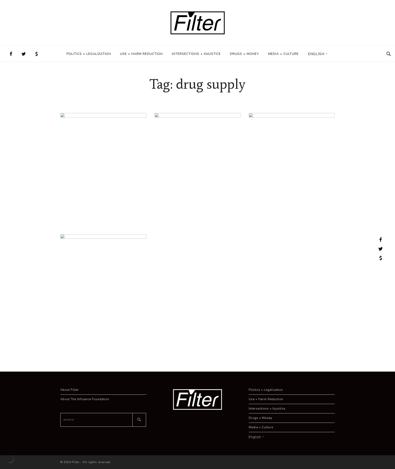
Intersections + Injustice (196, 54)
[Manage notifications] (10, 459)
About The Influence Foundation (84, 399)
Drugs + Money (244, 54)
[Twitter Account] (24, 54)
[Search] (139, 420)
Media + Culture (283, 54)
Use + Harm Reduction (141, 54)
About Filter (69, 390)
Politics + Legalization (89, 54)
